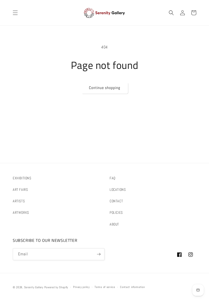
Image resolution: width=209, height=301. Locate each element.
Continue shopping (104, 87)
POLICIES (116, 212)
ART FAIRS (20, 189)
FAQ (112, 178)
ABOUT (114, 224)
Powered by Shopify (56, 287)
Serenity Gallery (33, 287)
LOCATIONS (118, 189)
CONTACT (116, 201)
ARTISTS (19, 201)
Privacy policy (81, 287)
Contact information (132, 287)
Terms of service (105, 287)
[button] (15, 12)
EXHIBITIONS (22, 178)
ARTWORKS (21, 212)
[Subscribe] (98, 254)
